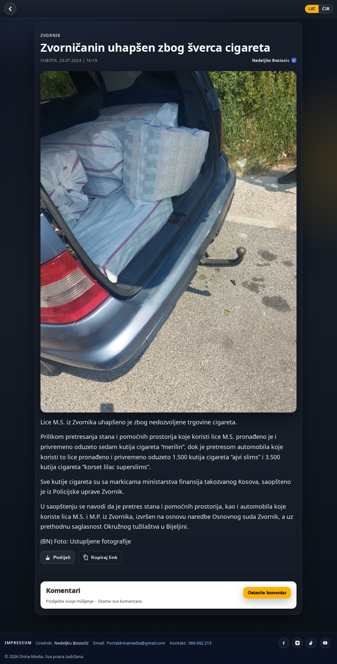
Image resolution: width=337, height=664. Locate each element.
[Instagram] (297, 643)
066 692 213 (200, 643)
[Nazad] (10, 9)
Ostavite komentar (267, 592)
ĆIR (325, 9)
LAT (312, 9)
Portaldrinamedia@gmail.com (136, 643)
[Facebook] (283, 643)
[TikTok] (311, 643)
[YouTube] (325, 643)
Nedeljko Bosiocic (271, 60)
